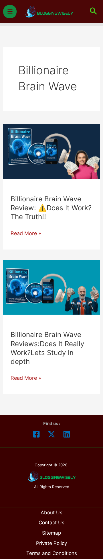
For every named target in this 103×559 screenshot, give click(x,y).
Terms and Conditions (51, 553)
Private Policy (51, 543)
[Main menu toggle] (10, 11)
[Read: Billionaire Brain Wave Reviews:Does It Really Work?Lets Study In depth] (51, 287)
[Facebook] (36, 434)
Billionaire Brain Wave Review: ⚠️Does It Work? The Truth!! (51, 208)
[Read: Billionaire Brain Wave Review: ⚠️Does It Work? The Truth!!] (51, 151)
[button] (93, 11)
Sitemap (51, 533)
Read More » (26, 234)
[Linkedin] (66, 434)
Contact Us (51, 522)
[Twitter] (51, 434)
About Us (51, 512)
